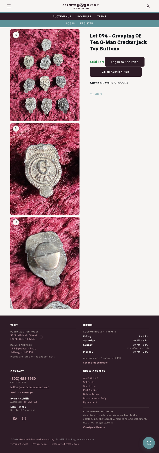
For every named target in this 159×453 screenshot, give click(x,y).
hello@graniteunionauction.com (29, 387)
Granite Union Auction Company (36, 439)
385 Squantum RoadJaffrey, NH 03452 (23, 350)
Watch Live (89, 386)
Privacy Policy (40, 443)
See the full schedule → (97, 362)
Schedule (88, 382)
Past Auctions (91, 390)
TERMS (101, 16)
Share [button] (98, 94)
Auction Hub (90, 378)
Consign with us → (94, 427)
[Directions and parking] (41, 337)
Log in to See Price (124, 62)
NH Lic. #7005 (30, 401)
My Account (90, 402)
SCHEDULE (84, 16)
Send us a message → (23, 392)
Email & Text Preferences (65, 443)
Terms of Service (19, 443)
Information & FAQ (94, 398)
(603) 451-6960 (23, 378)
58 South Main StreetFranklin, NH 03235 (23, 337)
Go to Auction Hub (116, 72)
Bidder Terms (91, 394)
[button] (11, 6)
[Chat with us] (149, 443)
